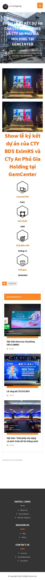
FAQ (24, 533)
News (24, 537)
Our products (24, 514)
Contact (24, 553)
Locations (24, 561)
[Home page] (3, 50)
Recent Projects (24, 517)
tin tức (12, 349)
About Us (24, 510)
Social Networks (24, 557)
